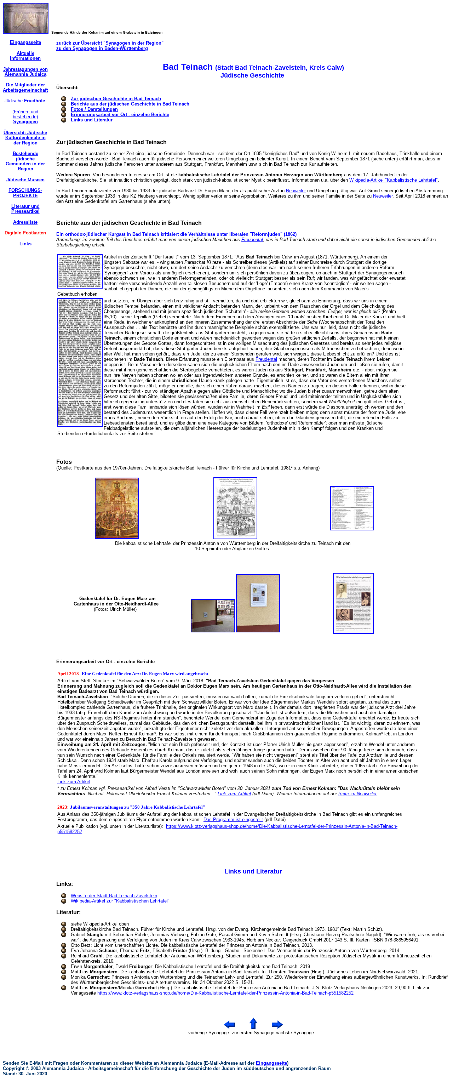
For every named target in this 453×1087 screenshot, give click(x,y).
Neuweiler (296, 190)
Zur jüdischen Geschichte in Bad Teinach (116, 98)
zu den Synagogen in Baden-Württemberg (102, 48)
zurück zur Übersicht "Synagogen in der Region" (110, 43)
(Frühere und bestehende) (25, 117)
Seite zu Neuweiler (357, 793)
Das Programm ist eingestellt (233, 819)
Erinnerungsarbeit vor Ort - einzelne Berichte (120, 114)
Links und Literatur (92, 120)
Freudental (252, 239)
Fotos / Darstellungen (94, 109)
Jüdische (25, 100)
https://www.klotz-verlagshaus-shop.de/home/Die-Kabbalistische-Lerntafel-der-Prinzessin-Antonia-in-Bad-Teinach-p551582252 (225, 993)
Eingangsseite (271, 1063)
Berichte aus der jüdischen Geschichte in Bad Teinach (130, 104)
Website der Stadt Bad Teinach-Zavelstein (114, 895)
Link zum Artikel (73, 781)
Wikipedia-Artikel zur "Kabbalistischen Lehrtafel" (120, 901)
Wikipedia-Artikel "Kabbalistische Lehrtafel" (393, 180)
